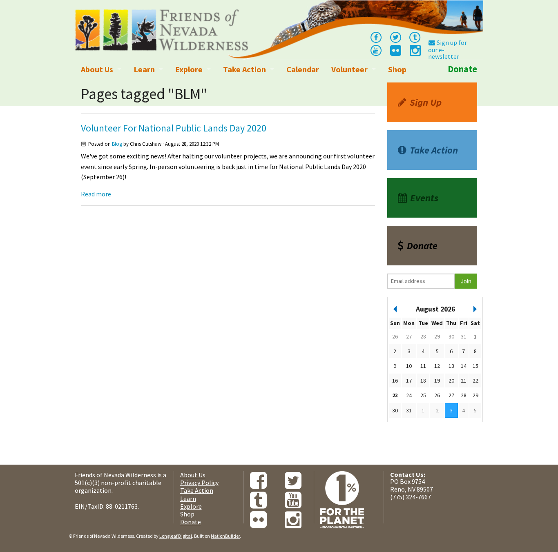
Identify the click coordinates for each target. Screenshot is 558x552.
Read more (96, 194)
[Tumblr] (415, 37)
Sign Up (426, 102)
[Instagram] (414, 53)
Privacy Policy (199, 483)
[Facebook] (375, 37)
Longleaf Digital (175, 536)
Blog (117, 143)
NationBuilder (225, 536)
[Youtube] (375, 50)
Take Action (244, 69)
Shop (397, 69)
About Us (97, 69)
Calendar (302, 69)
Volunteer (349, 69)
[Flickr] (395, 53)
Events (424, 197)
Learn (144, 69)
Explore (189, 69)
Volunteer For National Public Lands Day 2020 (173, 128)
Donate (462, 69)
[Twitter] (395, 37)
